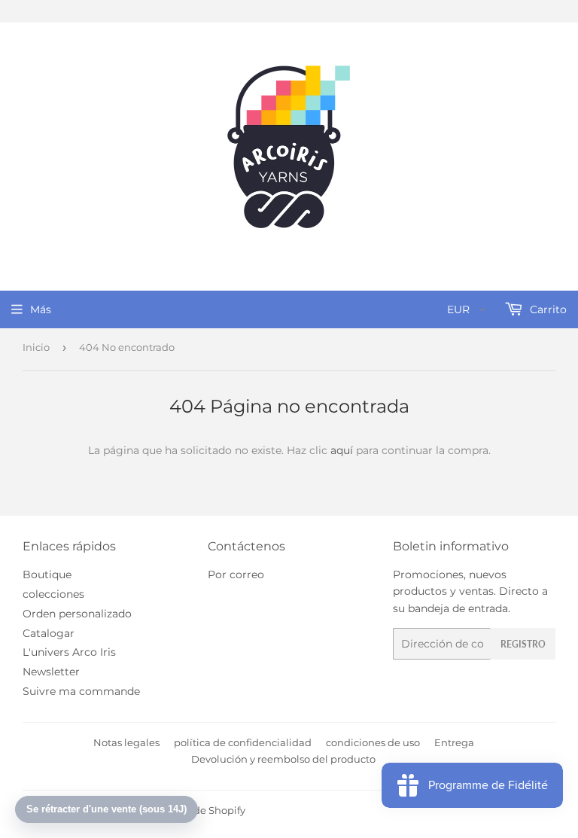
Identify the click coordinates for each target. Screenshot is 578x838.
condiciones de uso (373, 742)
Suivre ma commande (81, 691)
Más (40, 309)
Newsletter (51, 671)
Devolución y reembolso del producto (283, 759)
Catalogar (49, 633)
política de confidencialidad (243, 742)
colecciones (53, 594)
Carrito (547, 309)
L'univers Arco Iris (69, 652)
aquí (341, 450)
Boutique (47, 574)
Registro (523, 644)
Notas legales (126, 742)
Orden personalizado (77, 613)
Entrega (454, 742)
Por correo (236, 574)
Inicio (36, 347)
